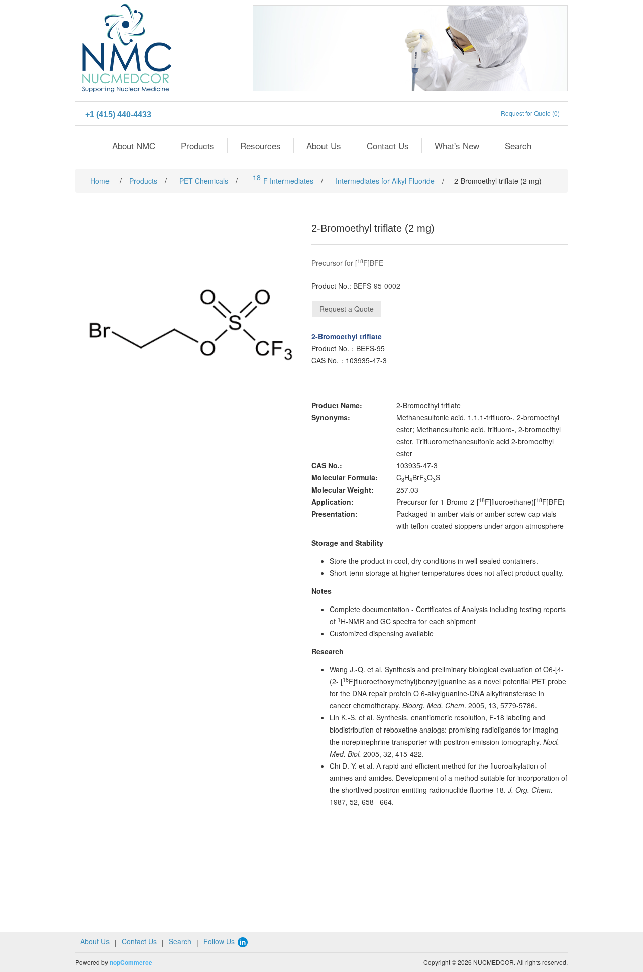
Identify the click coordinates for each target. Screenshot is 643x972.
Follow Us (220, 941)
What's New (457, 145)
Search (518, 145)
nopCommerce (131, 962)
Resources (260, 145)
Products (198, 145)
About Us (323, 145)
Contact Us (388, 145)
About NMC (133, 145)
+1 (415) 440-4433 (118, 114)
